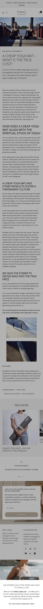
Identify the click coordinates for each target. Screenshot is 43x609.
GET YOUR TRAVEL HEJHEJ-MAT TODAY (21, 604)
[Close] (40, 563)
